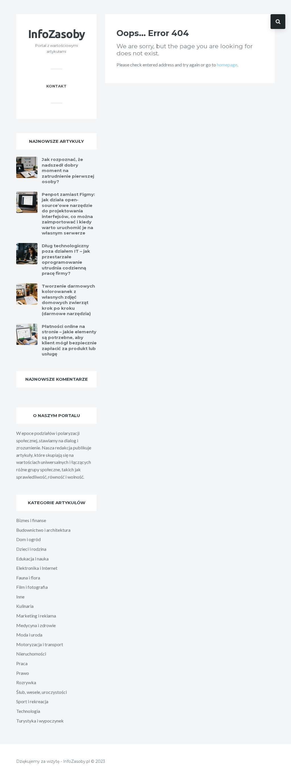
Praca (22, 663)
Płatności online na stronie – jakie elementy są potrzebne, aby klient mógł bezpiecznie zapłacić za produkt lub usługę (69, 340)
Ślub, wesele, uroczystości (41, 692)
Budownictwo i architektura (43, 530)
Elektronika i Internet (36, 568)
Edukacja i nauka (32, 558)
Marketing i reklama (36, 615)
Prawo (22, 673)
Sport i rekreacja (32, 701)
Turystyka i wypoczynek (40, 720)
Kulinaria (25, 606)
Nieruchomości (31, 653)
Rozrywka (26, 682)
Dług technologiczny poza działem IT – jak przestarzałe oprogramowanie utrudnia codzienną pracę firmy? (66, 259)
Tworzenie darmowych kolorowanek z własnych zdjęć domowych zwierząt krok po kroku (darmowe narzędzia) (68, 300)
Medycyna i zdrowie (36, 625)
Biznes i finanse (31, 520)
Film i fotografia (32, 587)
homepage (227, 64)
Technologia (28, 711)
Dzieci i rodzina (31, 549)
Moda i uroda (29, 634)
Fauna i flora (28, 577)
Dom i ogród (28, 539)
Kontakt (56, 86)
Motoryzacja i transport (39, 644)
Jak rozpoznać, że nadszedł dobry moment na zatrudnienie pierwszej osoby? (68, 170)
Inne (20, 596)
